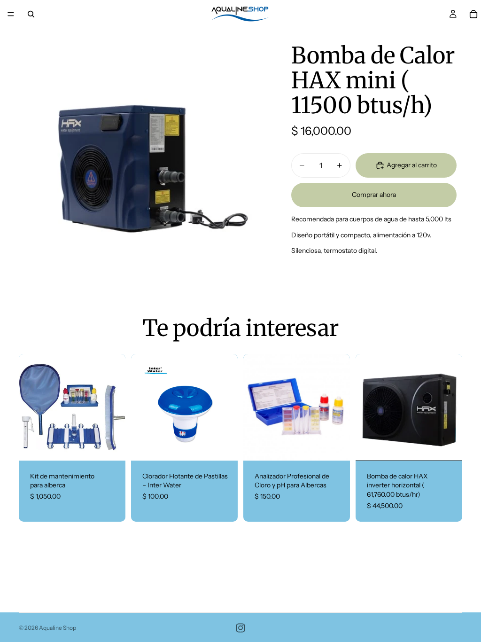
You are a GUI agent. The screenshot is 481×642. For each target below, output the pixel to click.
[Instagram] (240, 628)
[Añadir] (110, 446)
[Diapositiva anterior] (29, 407)
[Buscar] (31, 14)
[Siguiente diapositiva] (115, 407)
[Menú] (11, 14)
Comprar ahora (374, 194)
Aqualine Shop (57, 627)
